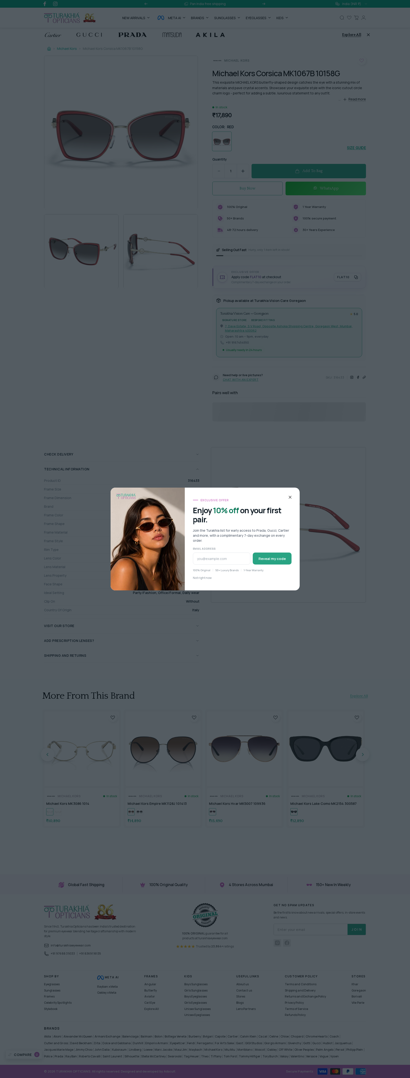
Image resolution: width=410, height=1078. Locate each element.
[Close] (290, 497)
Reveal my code (272, 558)
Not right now (202, 578)
